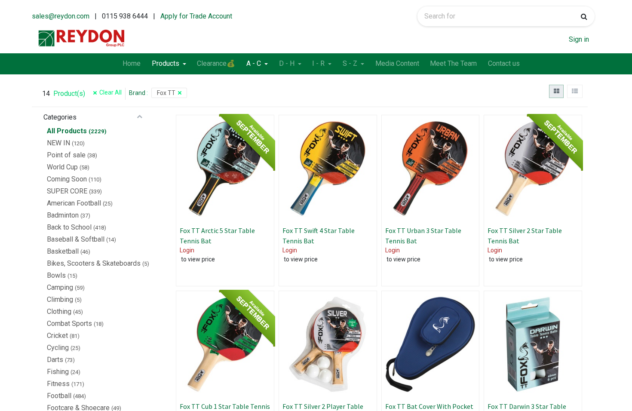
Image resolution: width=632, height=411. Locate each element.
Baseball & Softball (75, 239)
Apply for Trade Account (196, 16)
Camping (60, 287)
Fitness (58, 384)
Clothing (59, 311)
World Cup (62, 167)
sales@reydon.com (60, 16)
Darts (55, 360)
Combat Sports (69, 323)
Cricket (57, 335)
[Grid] (556, 91)
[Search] (584, 16)
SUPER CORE (67, 191)
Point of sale (66, 155)
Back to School (69, 227)
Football (59, 396)
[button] (259, 157)
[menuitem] (131, 64)
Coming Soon (67, 179)
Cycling (58, 348)
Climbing (60, 299)
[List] (574, 91)
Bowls (56, 275)
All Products (67, 131)
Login (187, 250)
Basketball (63, 251)
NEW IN (58, 143)
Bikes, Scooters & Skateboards (94, 263)
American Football (74, 203)
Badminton (63, 215)
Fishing (58, 372)
